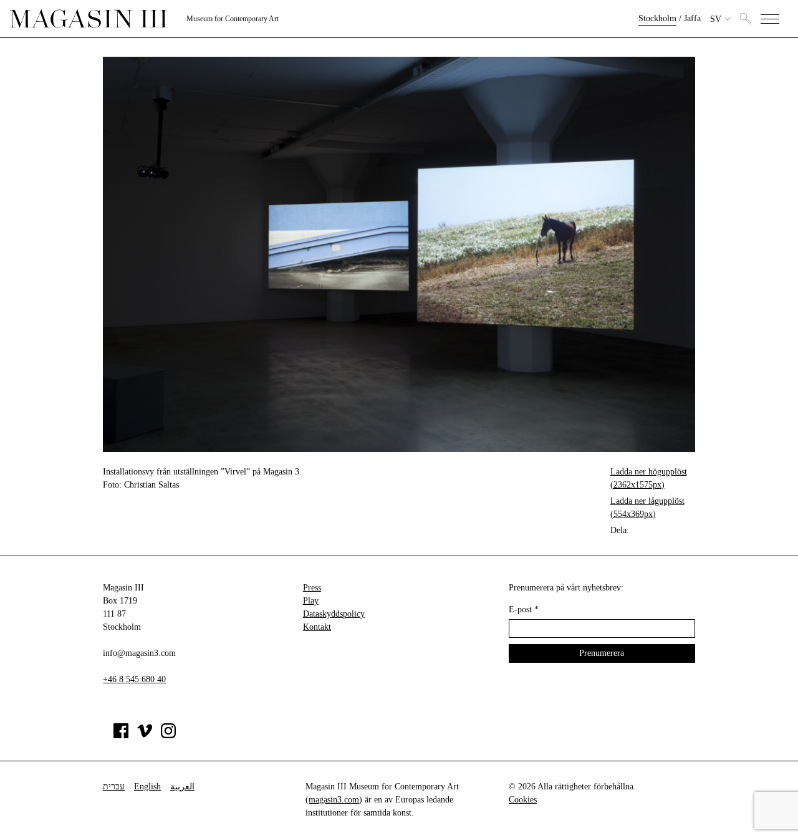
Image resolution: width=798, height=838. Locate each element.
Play (311, 600)
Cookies (523, 799)
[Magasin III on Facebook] (120, 735)
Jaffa (692, 18)
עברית (114, 786)
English (147, 786)
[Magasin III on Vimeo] (144, 735)
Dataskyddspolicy (334, 614)
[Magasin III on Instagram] (168, 735)
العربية (182, 786)
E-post (524, 609)
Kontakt (317, 627)
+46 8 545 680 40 (134, 679)
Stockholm (657, 18)
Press (312, 587)
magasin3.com (334, 799)
